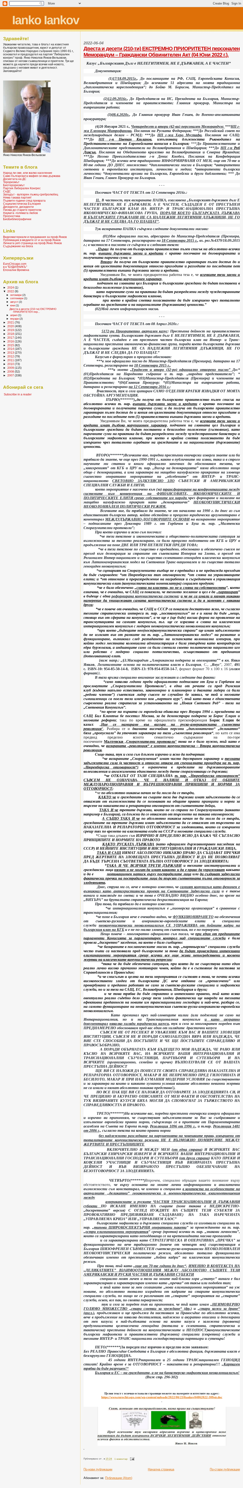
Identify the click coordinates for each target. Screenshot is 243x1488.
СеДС (7, 191)
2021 (11, 322)
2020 (11, 326)
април (14, 315)
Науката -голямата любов (20, 212)
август (14, 301)
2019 (11, 330)
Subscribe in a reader (18, 394)
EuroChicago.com (14, 263)
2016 (11, 341)
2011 (11, 360)
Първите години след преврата (24, 200)
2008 (11, 371)
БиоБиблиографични (17, 219)
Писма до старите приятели (22, 209)
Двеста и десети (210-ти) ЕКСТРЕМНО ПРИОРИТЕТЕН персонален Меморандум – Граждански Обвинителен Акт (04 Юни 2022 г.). (162, 52)
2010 (11, 363)
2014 (11, 348)
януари (14, 318)
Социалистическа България (22, 203)
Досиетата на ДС (14, 178)
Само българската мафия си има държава (31, 175)
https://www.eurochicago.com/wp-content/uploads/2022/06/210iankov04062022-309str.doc (161, 1397)
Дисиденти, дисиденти (18, 206)
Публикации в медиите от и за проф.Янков (32, 240)
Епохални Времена (16, 269)
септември (17, 298)
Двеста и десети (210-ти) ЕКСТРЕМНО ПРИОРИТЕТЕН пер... (32, 310)
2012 (11, 356)
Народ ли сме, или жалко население (27, 172)
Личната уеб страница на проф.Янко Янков (32, 243)
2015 (11, 345)
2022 (11, 291)
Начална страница (161, 1469)
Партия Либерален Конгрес (22, 188)
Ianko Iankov (45, 20)
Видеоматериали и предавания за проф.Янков (35, 236)
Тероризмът (11, 182)
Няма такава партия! (17, 197)
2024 (11, 287)
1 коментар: (121, 1459)
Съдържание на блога (18, 246)
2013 (11, 352)
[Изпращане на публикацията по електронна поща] (132, 1459)
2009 (11, 367)
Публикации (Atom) (118, 1478)
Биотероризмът (14, 185)
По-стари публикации (225, 1469)
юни (13, 305)
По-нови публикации (98, 1469)
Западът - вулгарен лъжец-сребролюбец (30, 194)
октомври (16, 295)
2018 (11, 333)
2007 (11, 375)
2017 (11, 337)
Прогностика (11, 216)
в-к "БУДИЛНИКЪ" (15, 266)
